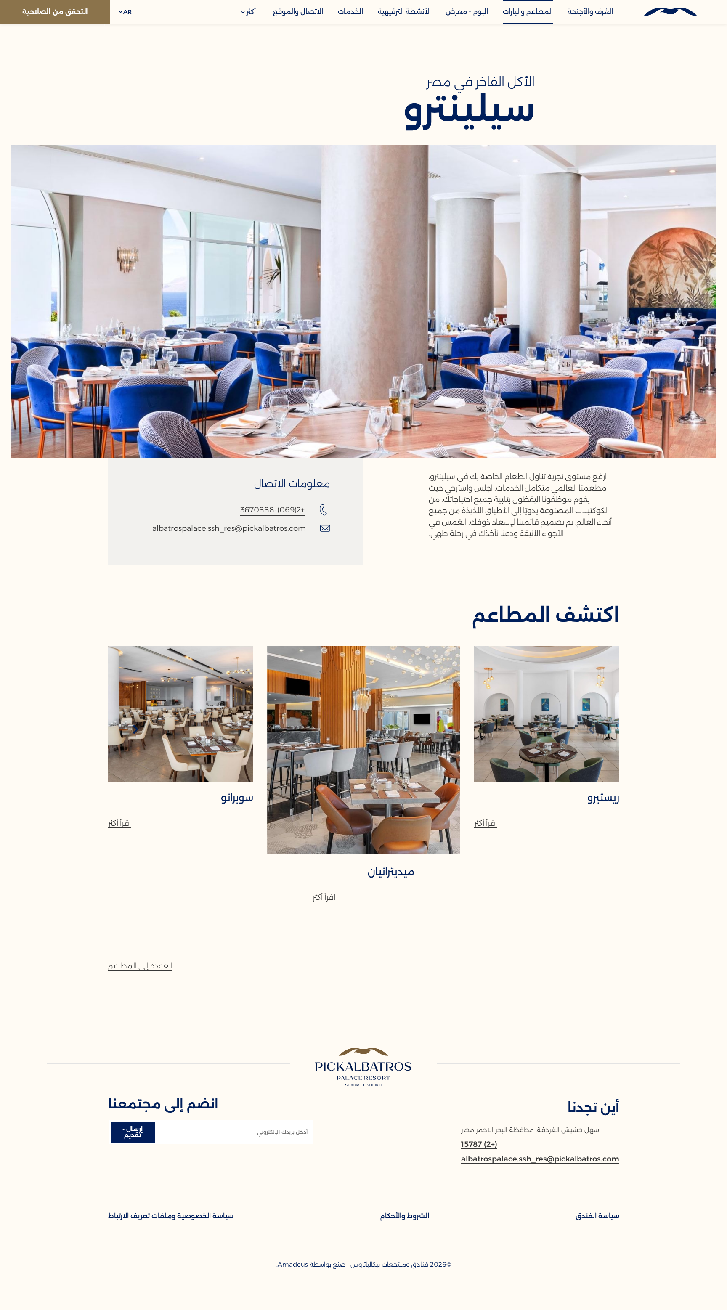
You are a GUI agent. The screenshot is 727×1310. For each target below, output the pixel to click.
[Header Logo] (670, 12)
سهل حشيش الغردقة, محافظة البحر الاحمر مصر (530, 1130)
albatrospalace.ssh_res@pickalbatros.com (229, 528)
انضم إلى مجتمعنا (163, 1104)
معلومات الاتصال (292, 484)
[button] (125, 12)
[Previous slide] (591, 730)
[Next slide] (135, 730)
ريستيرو (603, 798)
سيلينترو (469, 109)
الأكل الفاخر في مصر (480, 82)
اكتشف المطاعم (545, 614)
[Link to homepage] (364, 1067)
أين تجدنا (593, 1107)
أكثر (250, 12)
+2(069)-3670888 (272, 509)
